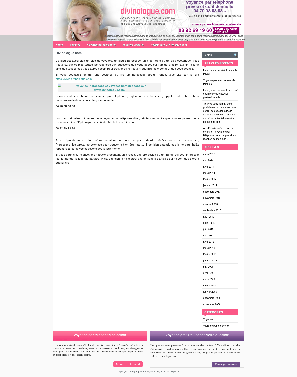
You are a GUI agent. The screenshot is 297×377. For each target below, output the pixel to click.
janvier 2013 (210, 260)
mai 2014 (208, 160)
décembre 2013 (212, 191)
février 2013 (209, 254)
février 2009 (209, 285)
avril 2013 (208, 241)
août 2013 (208, 216)
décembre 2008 (212, 298)
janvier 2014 (210, 185)
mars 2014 (209, 172)
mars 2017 (209, 154)
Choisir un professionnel (128, 364)
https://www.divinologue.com (74, 78)
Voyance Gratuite (133, 44)
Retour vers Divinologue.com (169, 44)
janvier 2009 (210, 291)
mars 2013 (209, 247)
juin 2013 (208, 229)
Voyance (75, 44)
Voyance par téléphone (101, 44)
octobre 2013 (210, 204)
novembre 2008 (212, 304)
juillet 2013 (209, 222)
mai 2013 (208, 235)
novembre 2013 (212, 197)
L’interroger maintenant (226, 364)
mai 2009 (208, 266)
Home (59, 44)
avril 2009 (208, 272)
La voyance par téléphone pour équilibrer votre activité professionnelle (220, 93)
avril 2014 (208, 166)
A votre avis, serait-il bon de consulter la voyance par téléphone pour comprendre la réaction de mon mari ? (220, 133)
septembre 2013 (212, 210)
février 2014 (209, 179)
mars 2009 (209, 279)
